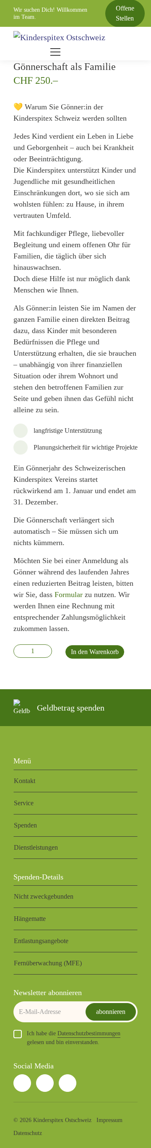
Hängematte (30, 918)
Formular (67, 594)
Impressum (109, 1120)
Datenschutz (27, 1133)
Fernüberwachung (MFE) (48, 963)
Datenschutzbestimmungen (88, 1033)
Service (24, 803)
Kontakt (24, 780)
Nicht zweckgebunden (43, 896)
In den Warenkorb (95, 651)
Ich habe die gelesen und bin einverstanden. (73, 1037)
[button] (35, 52)
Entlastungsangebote (41, 940)
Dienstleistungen (36, 847)
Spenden (25, 825)
